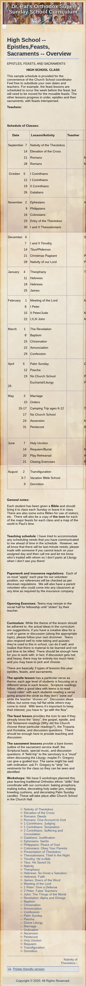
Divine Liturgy (33, 922)
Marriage (30, 926)
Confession (31, 912)
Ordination (31, 930)
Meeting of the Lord (37, 883)
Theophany (32, 869)
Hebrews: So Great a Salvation (45, 873)
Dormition (30, 951)
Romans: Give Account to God (45, 820)
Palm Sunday (33, 915)
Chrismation (32, 905)
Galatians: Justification (39, 837)
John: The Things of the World (45, 894)
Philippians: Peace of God (42, 844)
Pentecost (31, 937)
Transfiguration (34, 947)
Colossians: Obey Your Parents (45, 848)
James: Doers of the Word (42, 880)
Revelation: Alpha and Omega (44, 898)
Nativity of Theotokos (38, 809)
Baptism (29, 901)
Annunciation (33, 908)
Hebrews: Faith (34, 876)
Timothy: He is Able (37, 859)
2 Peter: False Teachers (40, 891)
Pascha (29, 919)
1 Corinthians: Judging (39, 823)
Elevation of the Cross (39, 813)
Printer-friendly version (29, 969)
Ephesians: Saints (36, 841)
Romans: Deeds (35, 816)
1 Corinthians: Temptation (42, 827)
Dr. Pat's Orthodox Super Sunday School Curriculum (43, 9)
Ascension (31, 933)
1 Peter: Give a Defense (40, 887)
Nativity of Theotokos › (69, 961)
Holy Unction (32, 940)
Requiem (30, 944)
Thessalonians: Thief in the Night (47, 855)
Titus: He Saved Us (37, 862)
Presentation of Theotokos (42, 852)
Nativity (29, 866)
